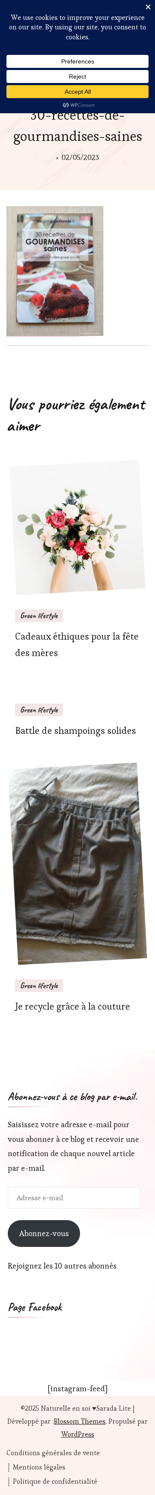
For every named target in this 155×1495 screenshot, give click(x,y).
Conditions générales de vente (53, 1453)
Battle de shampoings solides (75, 730)
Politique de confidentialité (55, 1481)
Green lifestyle (39, 615)
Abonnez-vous (44, 1233)
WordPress (77, 1434)
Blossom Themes (79, 1421)
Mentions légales (39, 1467)
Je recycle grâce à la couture (72, 1006)
